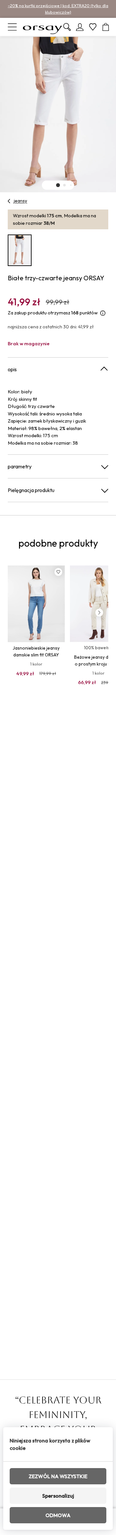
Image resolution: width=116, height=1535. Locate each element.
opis (12, 369)
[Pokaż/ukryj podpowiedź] (102, 313)
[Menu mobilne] (12, 27)
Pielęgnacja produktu (31, 490)
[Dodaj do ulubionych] (58, 572)
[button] (58, 185)
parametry (20, 466)
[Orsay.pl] (42, 26)
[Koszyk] (106, 27)
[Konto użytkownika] (80, 27)
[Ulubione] (93, 27)
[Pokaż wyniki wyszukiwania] (67, 27)
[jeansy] (9, 201)
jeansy (20, 201)
